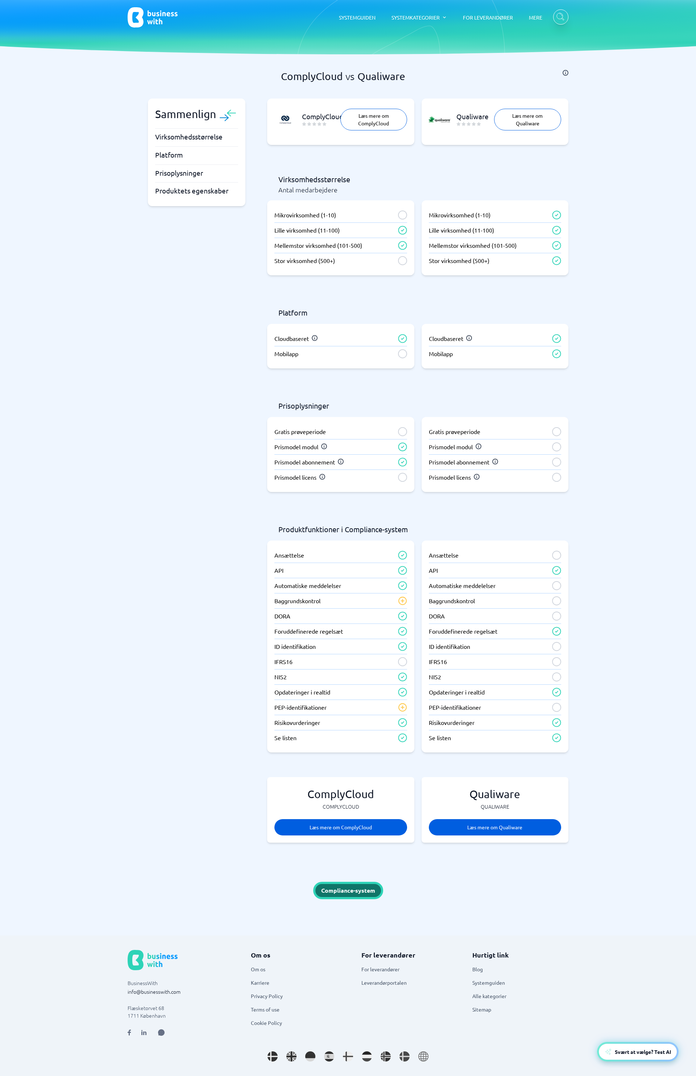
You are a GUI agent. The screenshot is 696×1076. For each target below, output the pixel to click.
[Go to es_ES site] (329, 1056)
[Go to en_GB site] (291, 1056)
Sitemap (481, 1009)
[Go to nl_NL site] (367, 1056)
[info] (565, 73)
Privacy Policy (267, 996)
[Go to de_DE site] (310, 1056)
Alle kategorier (489, 996)
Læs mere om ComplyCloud (373, 119)
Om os (258, 969)
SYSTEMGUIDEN (357, 17)
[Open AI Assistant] (161, 1032)
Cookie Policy (266, 1022)
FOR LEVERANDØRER (488, 17)
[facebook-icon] (129, 1032)
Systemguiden (488, 982)
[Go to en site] (423, 1056)
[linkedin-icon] (144, 1032)
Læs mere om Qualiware (527, 119)
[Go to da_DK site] (273, 1056)
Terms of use (265, 1009)
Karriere (260, 982)
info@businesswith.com (154, 991)
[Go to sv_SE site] (404, 1056)
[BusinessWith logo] (153, 17)
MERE (535, 17)
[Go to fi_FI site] (348, 1056)
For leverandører (380, 969)
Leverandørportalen (384, 982)
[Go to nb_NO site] (386, 1056)
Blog (477, 969)
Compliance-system (348, 890)
